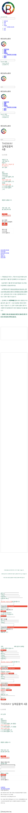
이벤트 (5, 25)
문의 (5, 29)
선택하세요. (5, 173)
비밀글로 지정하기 (5, 671)
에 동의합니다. (10, 601)
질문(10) (3, 256)
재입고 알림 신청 (6, 180)
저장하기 (3, 611)
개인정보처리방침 (5, 788)
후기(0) (2, 254)
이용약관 (3, 787)
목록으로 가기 (4, 673)
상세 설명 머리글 (5, 250)
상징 (5, 24)
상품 (5, 22)
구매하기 (3, 699)
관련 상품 (3, 257)
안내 (5, 28)
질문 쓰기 (3, 650)
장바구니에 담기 (5, 757)
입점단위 (6, 21)
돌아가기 (3, 690)
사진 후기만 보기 (6, 612)
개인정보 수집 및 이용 (6, 601)
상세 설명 (3, 251)
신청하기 (3, 774)
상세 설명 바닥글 (5, 253)
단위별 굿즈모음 (10, 27)
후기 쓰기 (3, 616)
